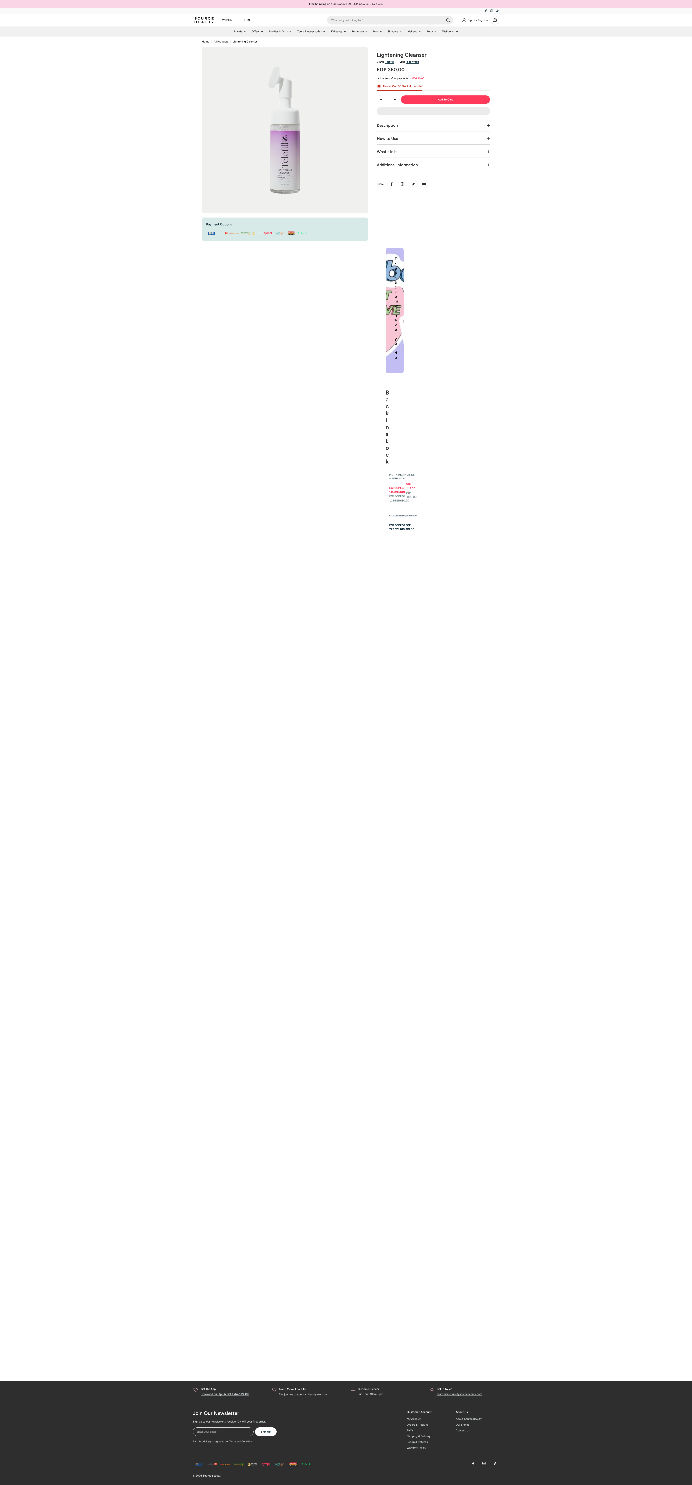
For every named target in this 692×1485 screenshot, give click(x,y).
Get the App (208, 1389)
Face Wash (412, 61)
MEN (247, 20)
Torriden (410, 475)
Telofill (389, 61)
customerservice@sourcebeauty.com (459, 1394)
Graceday (411, 515)
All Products (221, 41)
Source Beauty (211, 1475)
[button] (433, 111)
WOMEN (227, 20)
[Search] (448, 20)
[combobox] (390, 20)
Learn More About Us (292, 1389)
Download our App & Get (225, 1394)
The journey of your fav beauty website (303, 1394)
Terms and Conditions (241, 1441)
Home (205, 41)
